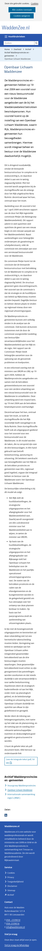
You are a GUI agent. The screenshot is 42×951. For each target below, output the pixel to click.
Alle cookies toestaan (22, 9)
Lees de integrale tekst (20, 761)
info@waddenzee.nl (15, 927)
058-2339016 (12, 923)
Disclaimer (12, 886)
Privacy (10, 877)
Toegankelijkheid (15, 881)
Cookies (34, 3)
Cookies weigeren (22, 16)
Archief (10, 895)
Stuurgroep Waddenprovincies (21, 785)
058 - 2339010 (13, 920)
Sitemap (11, 890)
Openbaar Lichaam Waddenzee (19, 790)
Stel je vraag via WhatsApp (16, 945)
